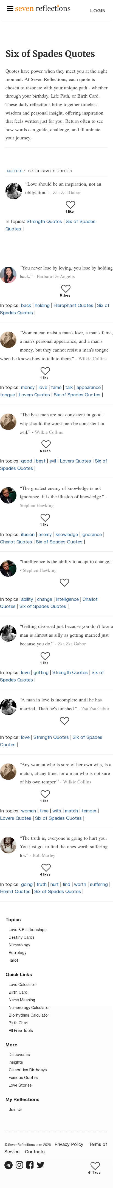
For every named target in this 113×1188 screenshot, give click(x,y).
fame (56, 388)
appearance (89, 388)
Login (98, 11)
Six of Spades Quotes (77, 395)
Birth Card (18, 992)
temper (89, 811)
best (41, 461)
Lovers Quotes (34, 395)
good (26, 461)
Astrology (17, 953)
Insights (16, 1062)
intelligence (67, 600)
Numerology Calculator (29, 1008)
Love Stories (20, 1085)
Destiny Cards (22, 938)
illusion (28, 535)
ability (27, 600)
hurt (54, 885)
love (43, 388)
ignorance (92, 535)
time (44, 811)
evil (52, 461)
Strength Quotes (44, 222)
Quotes (14, 171)
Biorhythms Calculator (29, 1015)
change (44, 600)
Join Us (15, 1110)
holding (42, 306)
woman (28, 811)
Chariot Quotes (16, 542)
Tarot (13, 960)
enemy (45, 535)
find (66, 885)
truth (41, 885)
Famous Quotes (23, 1078)
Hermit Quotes (15, 892)
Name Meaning (22, 1000)
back (26, 306)
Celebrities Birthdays (28, 1070)
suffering (99, 885)
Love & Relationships (28, 930)
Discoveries (19, 1055)
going (27, 885)
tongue (7, 395)
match (71, 811)
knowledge (67, 535)
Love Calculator (23, 985)
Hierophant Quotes (73, 306)
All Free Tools (21, 1031)
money (28, 388)
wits (56, 811)
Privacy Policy (69, 1145)
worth (80, 885)
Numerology (19, 945)
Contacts (35, 1152)
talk (69, 388)
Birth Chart (19, 1023)
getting (41, 673)
